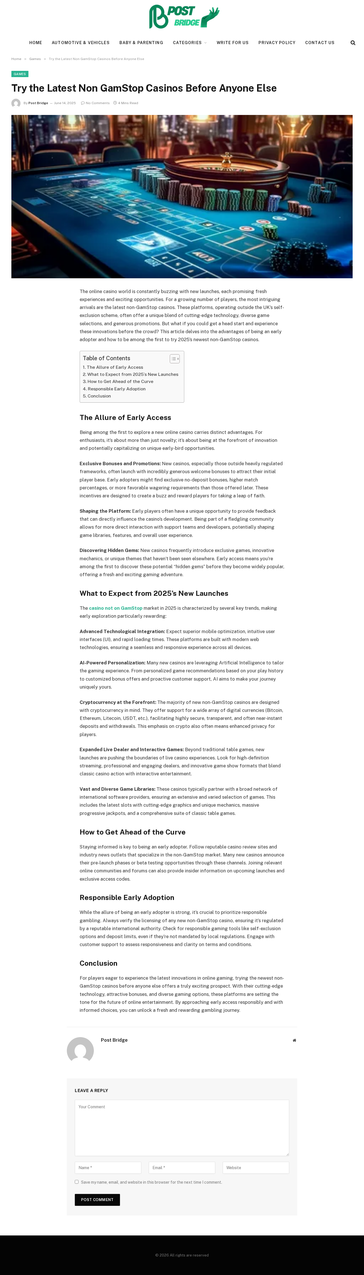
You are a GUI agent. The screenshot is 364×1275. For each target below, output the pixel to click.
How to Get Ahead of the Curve (120, 381)
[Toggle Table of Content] (172, 359)
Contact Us (320, 42)
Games (20, 74)
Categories (187, 42)
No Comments (98, 103)
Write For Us (233, 42)
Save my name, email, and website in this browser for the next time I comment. (151, 1182)
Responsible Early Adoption (117, 389)
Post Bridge (38, 103)
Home (35, 42)
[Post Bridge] (182, 17)
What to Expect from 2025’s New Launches (132, 374)
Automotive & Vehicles (81, 42)
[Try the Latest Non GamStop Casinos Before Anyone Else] (182, 196)
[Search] (352, 42)
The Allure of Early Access (115, 367)
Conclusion (99, 396)
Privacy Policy (276, 42)
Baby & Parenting (141, 42)
